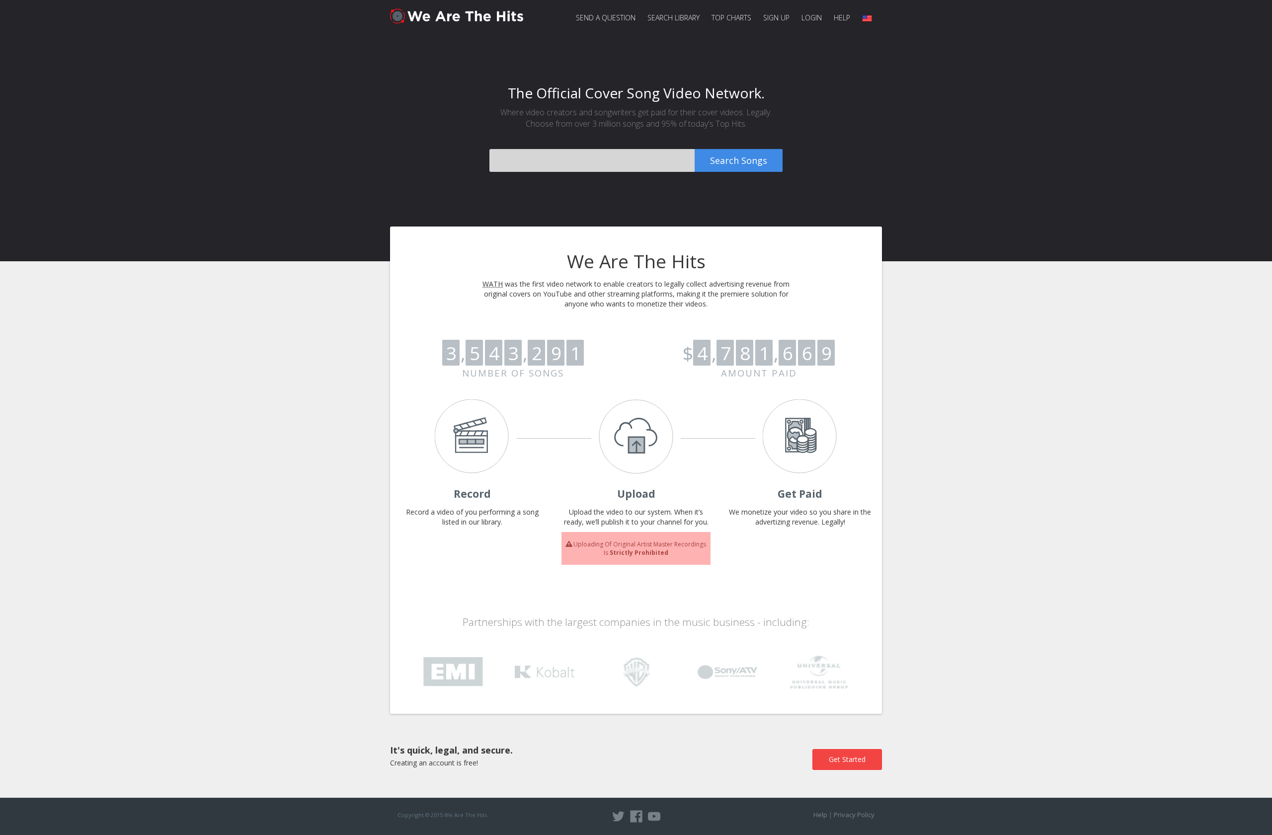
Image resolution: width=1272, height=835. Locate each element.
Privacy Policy (854, 814)
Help (842, 17)
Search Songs (738, 160)
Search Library (673, 17)
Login (811, 17)
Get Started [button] (847, 759)
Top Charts (731, 17)
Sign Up (776, 17)
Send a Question (606, 17)
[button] (869, 18)
